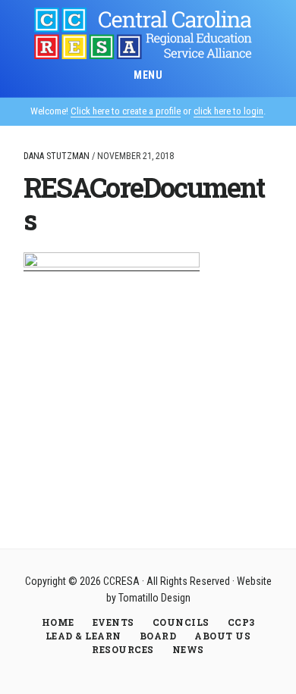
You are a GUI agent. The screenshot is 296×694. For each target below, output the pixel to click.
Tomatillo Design (154, 598)
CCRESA (148, 33)
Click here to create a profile (126, 111)
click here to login (228, 111)
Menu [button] (148, 75)
